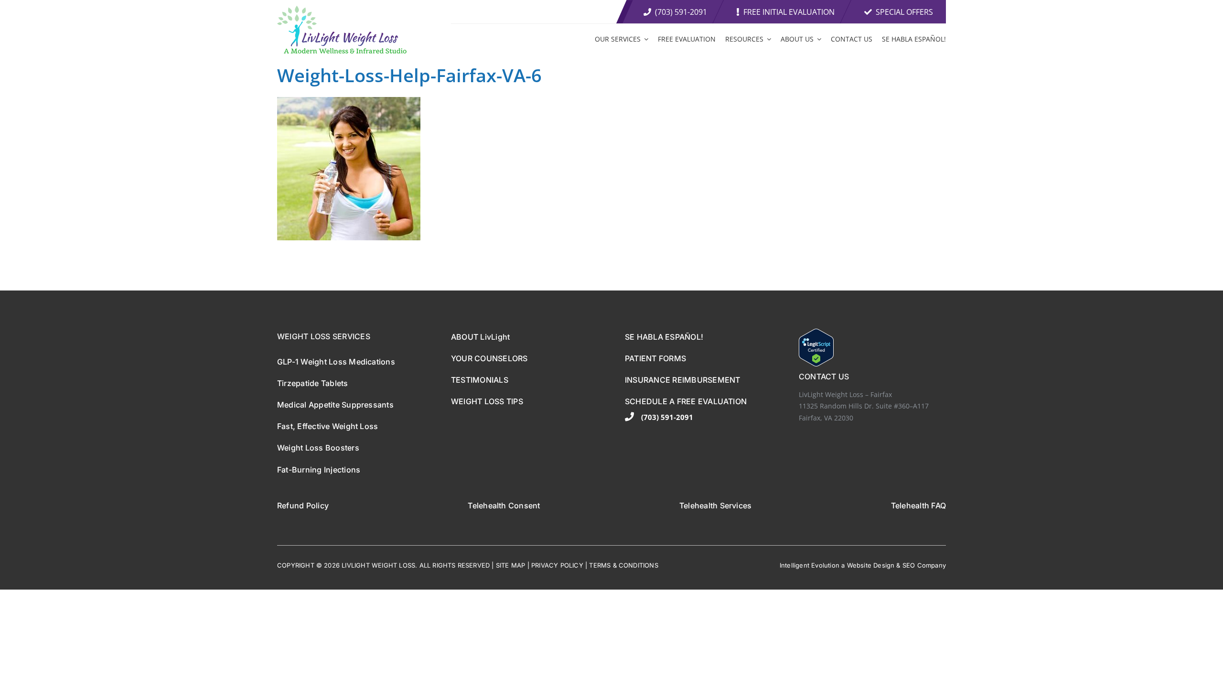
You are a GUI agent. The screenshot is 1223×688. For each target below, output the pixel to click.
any (940, 565)
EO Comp (920, 565)
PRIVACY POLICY (557, 565)
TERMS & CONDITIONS (623, 565)
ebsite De (867, 565)
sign (888, 565)
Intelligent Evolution (809, 565)
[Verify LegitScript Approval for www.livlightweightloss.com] (872, 347)
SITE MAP (511, 565)
